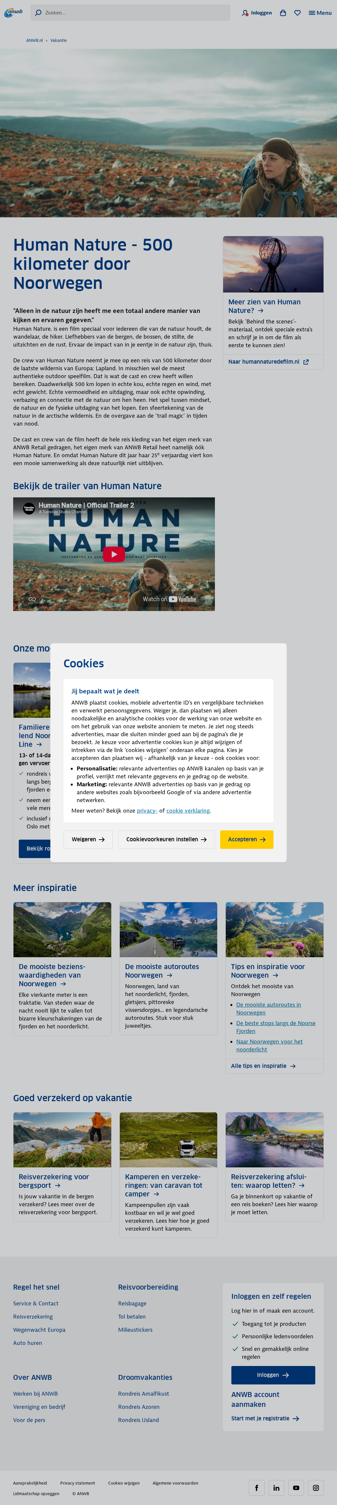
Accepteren (242, 839)
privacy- (147, 810)
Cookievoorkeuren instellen (162, 839)
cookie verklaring (188, 810)
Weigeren (84, 839)
